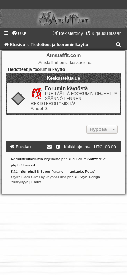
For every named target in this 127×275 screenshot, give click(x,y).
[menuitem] (19, 33)
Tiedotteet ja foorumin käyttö (36, 69)
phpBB (67, 159)
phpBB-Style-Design (83, 177)
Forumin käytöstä (66, 88)
